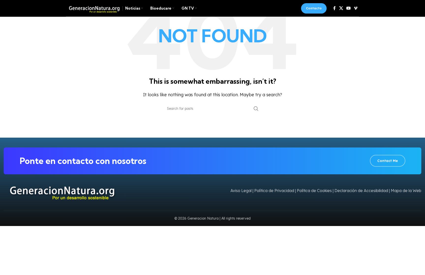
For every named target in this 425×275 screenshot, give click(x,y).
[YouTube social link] (348, 8)
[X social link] (341, 8)
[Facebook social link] (334, 8)
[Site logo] (93, 7)
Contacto (314, 8)
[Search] (256, 108)
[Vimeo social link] (355, 8)
